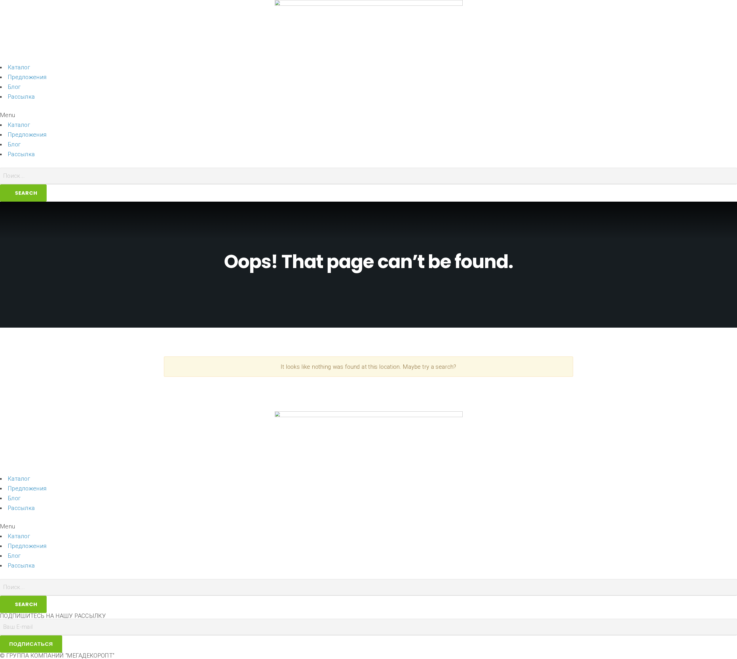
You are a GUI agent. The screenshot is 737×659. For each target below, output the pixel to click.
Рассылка (21, 96)
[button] (368, 115)
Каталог (19, 67)
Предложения (27, 77)
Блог (14, 86)
